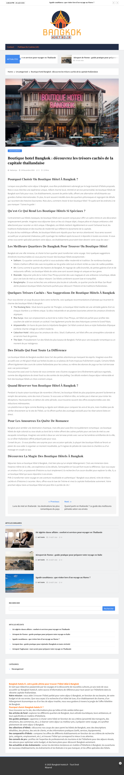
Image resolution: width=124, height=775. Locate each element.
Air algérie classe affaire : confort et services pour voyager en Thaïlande (68, 532)
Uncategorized (14, 151)
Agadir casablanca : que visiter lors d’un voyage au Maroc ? (71, 3)
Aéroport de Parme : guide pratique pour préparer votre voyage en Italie (68, 555)
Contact (10, 47)
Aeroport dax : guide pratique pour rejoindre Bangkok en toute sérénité (41, 644)
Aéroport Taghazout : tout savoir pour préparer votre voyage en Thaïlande (41, 649)
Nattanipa (13, 170)
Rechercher (14, 603)
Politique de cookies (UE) (28, 47)
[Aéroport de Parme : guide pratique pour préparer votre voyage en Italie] (58, 59)
